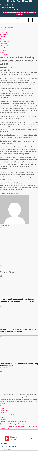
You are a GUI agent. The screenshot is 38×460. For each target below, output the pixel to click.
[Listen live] (7, 438)
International (4, 68)
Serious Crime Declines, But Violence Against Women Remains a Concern (18, 330)
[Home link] (10, 20)
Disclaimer (11, 426)
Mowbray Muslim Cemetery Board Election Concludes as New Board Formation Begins (17, 300)
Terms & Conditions (21, 426)
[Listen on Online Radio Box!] (36, 438)
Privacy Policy (33, 426)
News (10, 68)
